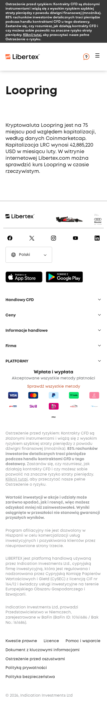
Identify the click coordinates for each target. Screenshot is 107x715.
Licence (51, 641)
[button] (98, 56)
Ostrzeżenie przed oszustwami (35, 659)
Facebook (10, 241)
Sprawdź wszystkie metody (53, 386)
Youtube (76, 241)
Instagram (54, 241)
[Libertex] (38, 56)
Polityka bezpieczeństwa (30, 677)
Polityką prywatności (26, 668)
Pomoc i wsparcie (83, 641)
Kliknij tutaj (32, 34)
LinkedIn (98, 241)
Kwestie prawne (21, 641)
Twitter (32, 241)
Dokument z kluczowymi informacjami (42, 650)
